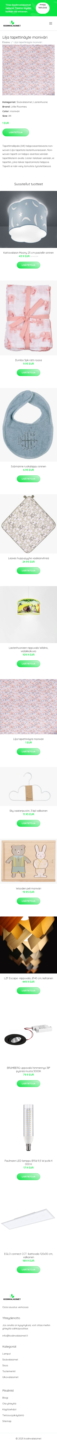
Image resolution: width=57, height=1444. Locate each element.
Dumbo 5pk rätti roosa (28, 360)
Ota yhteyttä (9, 1403)
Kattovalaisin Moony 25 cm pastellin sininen (28, 252)
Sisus (5, 1365)
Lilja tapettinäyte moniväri (28, 739)
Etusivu (6, 42)
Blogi (5, 1397)
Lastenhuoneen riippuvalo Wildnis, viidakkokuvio (28, 649)
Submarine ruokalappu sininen (28, 466)
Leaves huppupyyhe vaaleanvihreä (28, 558)
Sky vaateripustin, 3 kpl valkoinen (29, 810)
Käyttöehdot (9, 1409)
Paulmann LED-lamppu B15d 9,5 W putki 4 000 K (28, 1162)
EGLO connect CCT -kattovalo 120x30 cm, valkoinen (28, 1255)
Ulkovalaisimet (10, 1377)
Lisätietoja (15, 132)
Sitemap (6, 1421)
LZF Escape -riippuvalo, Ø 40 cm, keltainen (28, 978)
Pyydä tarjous (42, 6)
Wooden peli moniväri (28, 888)
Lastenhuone (40, 102)
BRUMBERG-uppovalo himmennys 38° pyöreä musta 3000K (28, 1069)
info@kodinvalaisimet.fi (15, 1335)
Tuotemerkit (9, 1371)
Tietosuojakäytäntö (13, 1415)
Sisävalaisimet (24, 102)
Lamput (6, 1353)
